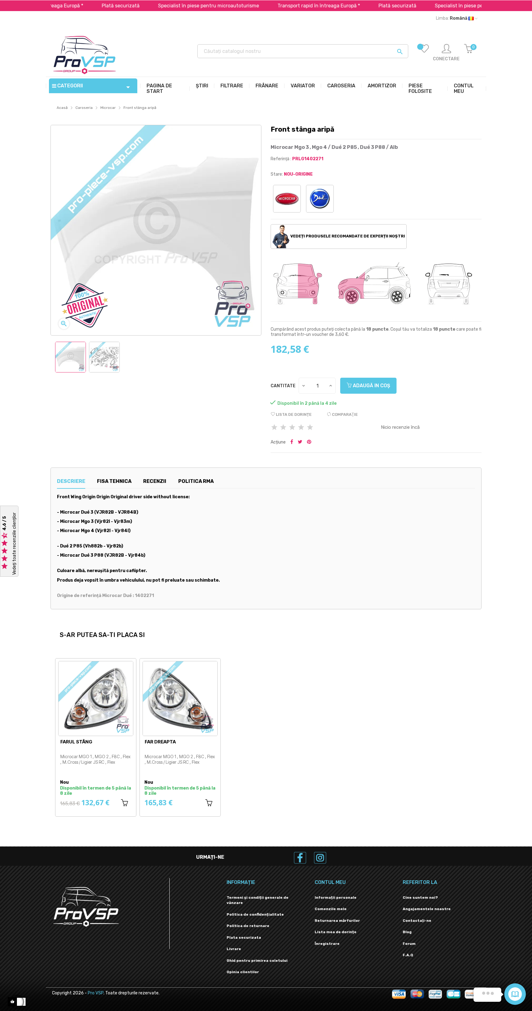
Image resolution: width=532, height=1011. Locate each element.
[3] (292, 428)
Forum (409, 943)
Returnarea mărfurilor (337, 920)
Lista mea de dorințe (336, 932)
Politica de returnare (248, 926)
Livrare (234, 949)
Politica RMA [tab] (196, 481)
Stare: (277, 174)
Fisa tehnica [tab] (114, 481)
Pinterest (309, 442)
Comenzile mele (331, 909)
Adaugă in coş (371, 385)
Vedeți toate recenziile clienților (14, 543)
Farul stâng (76, 742)
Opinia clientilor (243, 972)
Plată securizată (96, 6)
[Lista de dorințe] (424, 53)
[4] (301, 428)
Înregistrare (327, 943)
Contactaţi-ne (417, 920)
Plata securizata (244, 937)
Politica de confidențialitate (255, 914)
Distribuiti (291, 442)
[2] (283, 428)
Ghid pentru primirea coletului (257, 960)
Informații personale (336, 897)
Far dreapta (160, 742)
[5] (310, 428)
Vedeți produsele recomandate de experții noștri (347, 236)
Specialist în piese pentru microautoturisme (184, 6)
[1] (274, 428)
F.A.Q (408, 955)
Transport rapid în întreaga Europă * (294, 6)
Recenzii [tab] (154, 481)
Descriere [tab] (71, 481)
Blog (407, 932)
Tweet (300, 442)
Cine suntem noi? (420, 897)
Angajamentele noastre (427, 909)
